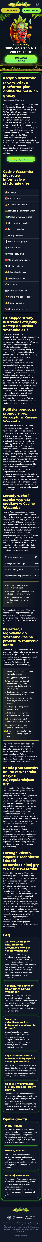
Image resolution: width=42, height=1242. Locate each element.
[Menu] (37, 4)
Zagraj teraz (21, 159)
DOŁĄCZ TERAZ (21, 59)
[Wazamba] (19, 4)
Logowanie (10, 10)
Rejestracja (31, 10)
